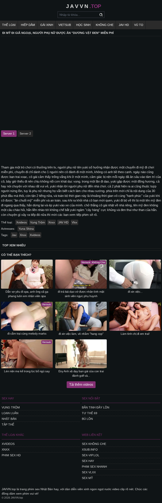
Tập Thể (8, 424)
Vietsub (64, 25)
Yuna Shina (26, 228)
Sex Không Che (94, 444)
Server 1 (9, 133)
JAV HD (124, 25)
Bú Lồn (87, 418)
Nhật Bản (9, 418)
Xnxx (51, 222)
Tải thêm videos (81, 384)
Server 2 (25, 133)
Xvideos (21, 222)
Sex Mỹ (87, 478)
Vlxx (74, 222)
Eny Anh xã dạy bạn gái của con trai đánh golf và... (81, 373)
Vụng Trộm (37, 222)
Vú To (138, 25)
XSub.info (90, 449)
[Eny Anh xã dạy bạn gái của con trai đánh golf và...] (81, 353)
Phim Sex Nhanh (94, 466)
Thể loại (9, 25)
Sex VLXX (89, 472)
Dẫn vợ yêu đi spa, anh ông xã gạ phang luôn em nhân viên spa (26, 294)
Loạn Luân (10, 413)
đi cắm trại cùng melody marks (26, 333)
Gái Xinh (46, 25)
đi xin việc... (135, 291)
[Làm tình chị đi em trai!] (135, 316)
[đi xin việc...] (135, 274)
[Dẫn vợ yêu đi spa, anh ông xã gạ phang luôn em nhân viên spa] (27, 274)
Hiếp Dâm (28, 25)
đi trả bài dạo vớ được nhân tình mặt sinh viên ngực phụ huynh (81, 294)
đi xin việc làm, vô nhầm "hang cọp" (81, 333)
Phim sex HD (11, 455)
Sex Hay (88, 461)
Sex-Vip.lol (90, 455)
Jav (14, 235)
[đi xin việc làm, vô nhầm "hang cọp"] (81, 316)
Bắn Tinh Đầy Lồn (95, 407)
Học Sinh (83, 25)
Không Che (104, 25)
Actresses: (8, 228)
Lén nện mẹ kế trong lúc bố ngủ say (27, 371)
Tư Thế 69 (89, 413)
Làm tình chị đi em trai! (135, 333)
